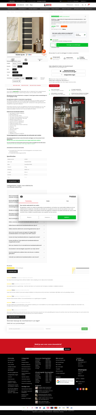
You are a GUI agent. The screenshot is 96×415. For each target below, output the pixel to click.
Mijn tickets (58, 364)
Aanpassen (47, 217)
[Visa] (67, 408)
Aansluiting (9, 78)
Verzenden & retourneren (11, 369)
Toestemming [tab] (28, 201)
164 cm (25, 63)
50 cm (19, 66)
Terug (8, 12)
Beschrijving (16, 85)
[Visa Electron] (71, 408)
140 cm (20, 63)
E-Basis (22, 78)
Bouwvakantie (11, 360)
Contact (10, 377)
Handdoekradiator (19, 12)
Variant (8, 72)
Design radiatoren (55, 8)
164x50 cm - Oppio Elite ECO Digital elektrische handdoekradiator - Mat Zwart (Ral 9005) (44, 12)
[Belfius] (28, 408)
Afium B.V (50, 410)
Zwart (14, 69)
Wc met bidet (64, 410)
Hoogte (8, 63)
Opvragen (84, 328)
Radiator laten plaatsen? (25, 395)
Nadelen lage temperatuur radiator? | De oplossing (45, 388)
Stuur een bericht (54, 85)
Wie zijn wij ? (11, 362)
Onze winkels (11, 364)
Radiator (24, 360)
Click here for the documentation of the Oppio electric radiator (21, 143)
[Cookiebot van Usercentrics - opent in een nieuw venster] (70, 197)
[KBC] (44, 408)
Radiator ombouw (26, 364)
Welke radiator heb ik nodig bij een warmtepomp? (46, 398)
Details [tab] (48, 201)
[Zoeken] (83, 5)
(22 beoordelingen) (64, 16)
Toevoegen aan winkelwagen (73, 45)
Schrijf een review (12, 271)
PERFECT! (66, 217)
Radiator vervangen (26, 398)
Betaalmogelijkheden (13, 372)
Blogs (31, 5)
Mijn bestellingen (60, 362)
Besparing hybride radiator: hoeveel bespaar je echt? (45, 395)
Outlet (27, 5)
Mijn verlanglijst (59, 366)
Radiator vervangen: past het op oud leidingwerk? (46, 391)
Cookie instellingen (60, 373)
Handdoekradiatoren (44, 8)
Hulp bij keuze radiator (27, 389)
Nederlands (83, 1)
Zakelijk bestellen (12, 366)
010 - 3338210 (81, 378)
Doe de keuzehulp (78, 35)
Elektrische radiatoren (66, 8)
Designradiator (25, 362)
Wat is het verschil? (42, 78)
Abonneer (67, 349)
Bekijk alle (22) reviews (14, 317)
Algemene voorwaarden (38, 411)
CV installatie (16, 78)
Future (34, 78)
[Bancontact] (59, 408)
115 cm (14, 63)
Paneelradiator (25, 371)
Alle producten (59, 371)
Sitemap (61, 411)
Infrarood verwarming (27, 383)
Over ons (77, 5)
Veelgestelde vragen (35, 85)
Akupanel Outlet (56, 410)
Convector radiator (26, 381)
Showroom (70, 5)
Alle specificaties (12, 181)
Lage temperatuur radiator (26, 374)
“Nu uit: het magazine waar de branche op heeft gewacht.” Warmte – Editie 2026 (13, 390)
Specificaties (24, 85)
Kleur (8, 69)
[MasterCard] (55, 408)
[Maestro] (52, 408)
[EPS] (32, 408)
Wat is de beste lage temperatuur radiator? (44, 402)
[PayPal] (63, 408)
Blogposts (38, 385)
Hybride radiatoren (12, 8)
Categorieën (11, 4)
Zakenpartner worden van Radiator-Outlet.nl (13, 385)
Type (8, 75)
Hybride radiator (25, 377)
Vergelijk (58, 369)
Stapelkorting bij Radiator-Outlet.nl (12, 382)
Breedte (8, 66)
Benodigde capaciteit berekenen (27, 391)
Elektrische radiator (26, 369)
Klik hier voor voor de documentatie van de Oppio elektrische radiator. (24, 140)
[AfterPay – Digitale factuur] (24, 408)
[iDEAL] (40, 408)
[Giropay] (36, 408)
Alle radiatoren (20, 5)
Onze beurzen (11, 379)
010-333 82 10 (89, 8)
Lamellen (15, 72)
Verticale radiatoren (33, 8)
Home (12, 12)
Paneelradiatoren (22, 8)
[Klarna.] (48, 408)
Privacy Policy (56, 411)
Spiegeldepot (71, 410)
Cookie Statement (48, 411)
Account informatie (60, 360)
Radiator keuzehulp (80, 8)
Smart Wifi (15, 81)
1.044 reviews (75, 1)
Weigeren (29, 217)
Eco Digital (29, 78)
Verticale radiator (26, 379)
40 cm (14, 66)
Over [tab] (67, 201)
